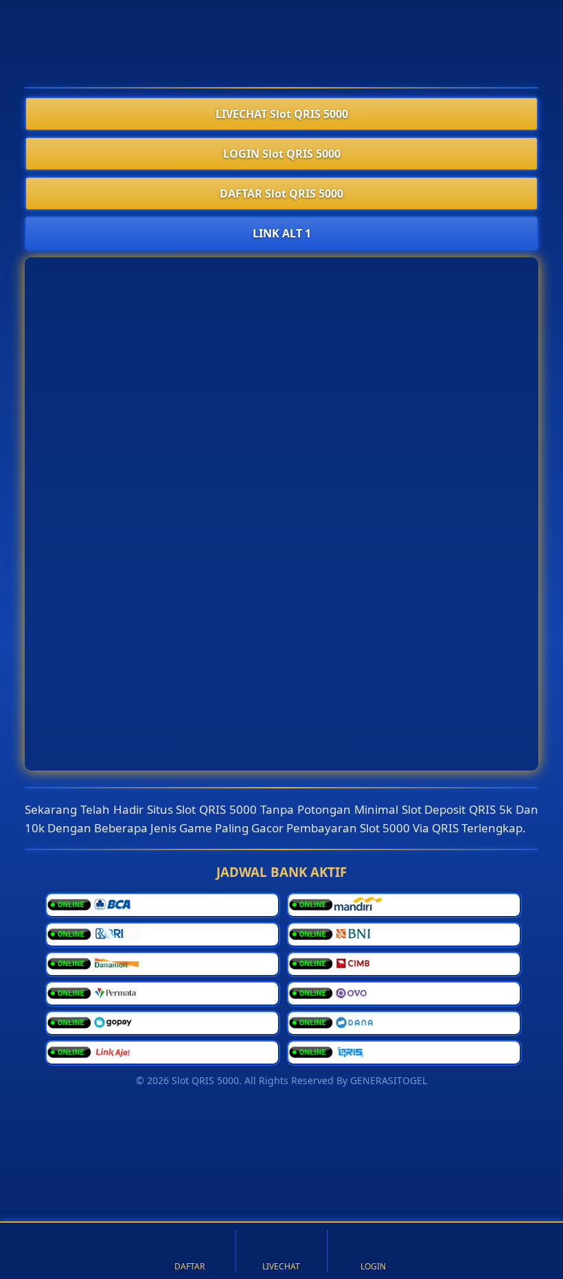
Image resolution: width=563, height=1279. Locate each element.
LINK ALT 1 (282, 233)
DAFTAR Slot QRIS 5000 (281, 193)
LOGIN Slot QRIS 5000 (282, 153)
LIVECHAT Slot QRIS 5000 (282, 113)
